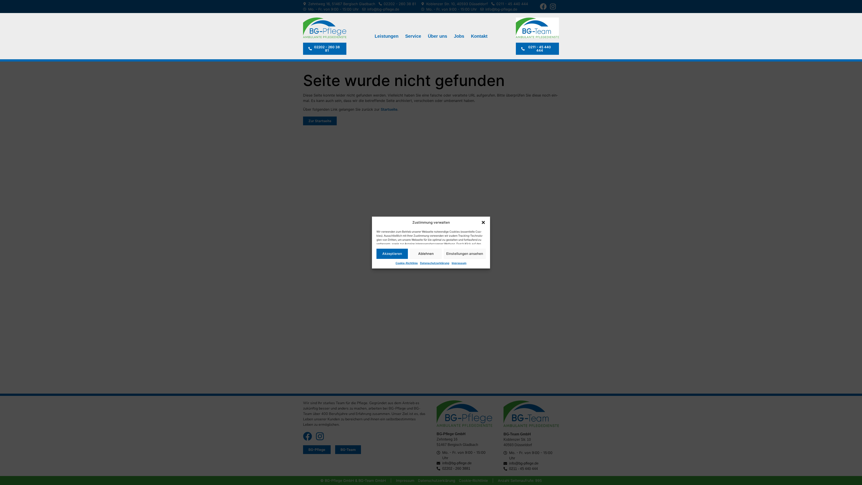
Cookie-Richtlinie (407, 263)
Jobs (459, 36)
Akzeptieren (392, 253)
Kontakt (479, 36)
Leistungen (386, 36)
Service (413, 36)
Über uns (437, 36)
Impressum (459, 263)
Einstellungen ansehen (464, 253)
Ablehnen (426, 253)
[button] (483, 222)
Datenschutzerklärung (434, 263)
